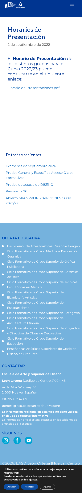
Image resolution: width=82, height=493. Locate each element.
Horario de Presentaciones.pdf (33, 88)
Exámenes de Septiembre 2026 (31, 166)
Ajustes (47, 486)
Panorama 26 (16, 191)
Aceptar (11, 486)
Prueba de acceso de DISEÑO (29, 184)
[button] (72, 6)
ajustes (33, 479)
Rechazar (29, 486)
